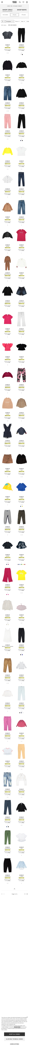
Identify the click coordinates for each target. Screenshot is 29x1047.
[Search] (19, 2)
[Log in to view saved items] (23, 2)
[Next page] (25, 894)
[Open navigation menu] (2, 2)
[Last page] (27, 894)
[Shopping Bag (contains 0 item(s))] (26, 2)
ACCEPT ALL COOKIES (14, 1034)
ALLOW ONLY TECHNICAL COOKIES (14, 1039)
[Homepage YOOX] (14, 2)
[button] (14, 889)
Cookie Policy (17, 1027)
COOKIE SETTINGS (14, 1044)
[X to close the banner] (27, 1017)
